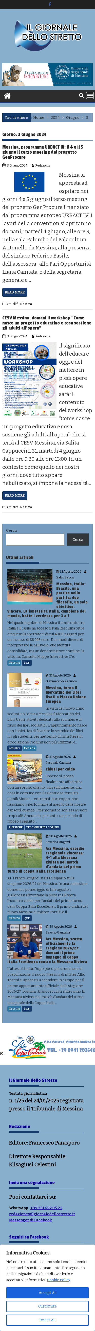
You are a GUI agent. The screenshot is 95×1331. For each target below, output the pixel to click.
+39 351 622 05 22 (46, 1208)
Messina (26, 304)
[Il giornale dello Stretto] (7, 95)
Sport (27, 662)
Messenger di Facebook (30, 1220)
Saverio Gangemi (58, 842)
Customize (47, 1306)
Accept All (47, 1293)
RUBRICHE (16, 827)
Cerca (11, 530)
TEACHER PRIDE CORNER (42, 827)
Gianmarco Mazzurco (61, 681)
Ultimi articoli (19, 557)
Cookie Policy (58, 1280)
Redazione (42, 165)
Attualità (12, 304)
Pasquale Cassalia (58, 762)
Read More (15, 292)
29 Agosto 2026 (60, 926)
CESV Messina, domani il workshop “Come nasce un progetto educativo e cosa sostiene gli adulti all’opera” (46, 323)
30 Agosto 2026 (60, 836)
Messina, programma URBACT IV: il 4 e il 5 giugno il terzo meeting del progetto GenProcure (42, 152)
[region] (47, 1288)
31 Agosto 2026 (70, 571)
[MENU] (90, 95)
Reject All (47, 1320)
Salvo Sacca (65, 577)
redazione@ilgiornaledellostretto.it (42, 1214)
